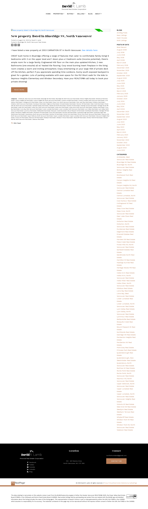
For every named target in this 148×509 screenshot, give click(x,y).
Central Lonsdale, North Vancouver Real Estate (92, 100)
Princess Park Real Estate (70, 112)
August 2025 (122, 78)
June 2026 (121, 55)
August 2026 (122, 50)
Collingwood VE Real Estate (31, 102)
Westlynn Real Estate (50, 117)
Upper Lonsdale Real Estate (61, 116)
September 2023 (123, 117)
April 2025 (121, 88)
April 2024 (121, 109)
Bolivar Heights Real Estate (88, 98)
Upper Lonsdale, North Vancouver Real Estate (83, 116)
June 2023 (121, 124)
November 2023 (123, 114)
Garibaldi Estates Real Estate (41, 105)
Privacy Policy (108, 483)
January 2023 (122, 137)
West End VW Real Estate (36, 117)
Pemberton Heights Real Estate (24, 112)
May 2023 (120, 127)
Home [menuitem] (48, 14)
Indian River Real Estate (62, 107)
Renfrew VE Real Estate (56, 114)
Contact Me (116, 461)
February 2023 (122, 135)
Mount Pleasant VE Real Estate (76, 111)
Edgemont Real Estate (53, 104)
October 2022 (122, 143)
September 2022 (123, 145)
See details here (89, 50)
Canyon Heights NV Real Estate (24, 100)
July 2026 (120, 52)
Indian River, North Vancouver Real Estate (80, 107)
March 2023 (121, 132)
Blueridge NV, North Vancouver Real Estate (32, 42)
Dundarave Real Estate (39, 104)
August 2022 (122, 148)
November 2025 (123, 70)
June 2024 (121, 104)
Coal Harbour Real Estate (126, 201)
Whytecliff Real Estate (80, 117)
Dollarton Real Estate (99, 102)
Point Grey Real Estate (55, 112)
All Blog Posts (122, 33)
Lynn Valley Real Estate (91, 109)
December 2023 (123, 112)
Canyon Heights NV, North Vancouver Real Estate (47, 100)
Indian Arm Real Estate (24, 107)
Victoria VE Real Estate (22, 117)
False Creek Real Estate (97, 104)
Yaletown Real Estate (38, 119)
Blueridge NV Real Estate (48, 98)
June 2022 (121, 150)
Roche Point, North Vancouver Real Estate (89, 114)
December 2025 (123, 68)
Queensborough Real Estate (85, 112)
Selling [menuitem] (80, 14)
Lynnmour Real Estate (30, 111)
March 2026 (121, 63)
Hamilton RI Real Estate (73, 105)
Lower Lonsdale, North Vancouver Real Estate (72, 109)
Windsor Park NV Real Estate (95, 117)
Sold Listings (122, 40)
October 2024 (122, 99)
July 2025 (120, 81)
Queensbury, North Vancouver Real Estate (37, 114)
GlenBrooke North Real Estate (57, 105)
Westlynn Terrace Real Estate (65, 117)
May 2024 (120, 106)
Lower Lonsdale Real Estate (50, 109)
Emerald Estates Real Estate (68, 104)
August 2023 (122, 119)
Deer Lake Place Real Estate (84, 102)
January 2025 (122, 96)
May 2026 (120, 57)
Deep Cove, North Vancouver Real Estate (64, 102)
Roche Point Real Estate (70, 114)
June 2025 (121, 83)
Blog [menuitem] (90, 14)
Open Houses (122, 38)
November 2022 (123, 140)
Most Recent (121, 47)
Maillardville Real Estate (44, 111)
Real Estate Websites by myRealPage (125, 483)
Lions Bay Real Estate (125, 291)
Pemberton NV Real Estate (41, 112)
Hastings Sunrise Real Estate (89, 105)
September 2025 (123, 75)
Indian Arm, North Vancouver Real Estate (43, 107)
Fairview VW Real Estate (83, 104)
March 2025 (121, 91)
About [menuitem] (98, 14)
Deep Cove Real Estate (45, 102)
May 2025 (120, 86)
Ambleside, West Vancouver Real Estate (29, 98)
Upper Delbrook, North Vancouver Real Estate (40, 116)
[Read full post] (61, 31)
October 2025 (122, 73)
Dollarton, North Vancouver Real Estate (22, 104)
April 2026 (121, 60)
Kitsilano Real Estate (99, 107)
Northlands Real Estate (92, 111)
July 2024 (120, 101)
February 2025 (122, 93)
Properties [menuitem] (58, 14)
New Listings (122, 35)
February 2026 (122, 65)
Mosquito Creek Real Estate (59, 111)
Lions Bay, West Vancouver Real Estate (31, 109)
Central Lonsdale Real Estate (70, 100)
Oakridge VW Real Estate (126, 335)
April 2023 (121, 130)
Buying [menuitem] (70, 14)
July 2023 (120, 122)
